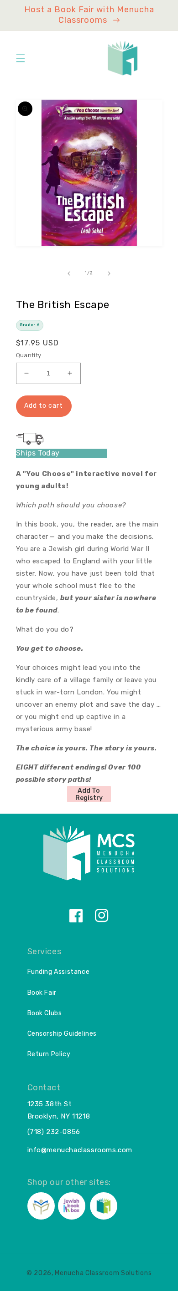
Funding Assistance (58, 972)
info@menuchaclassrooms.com (80, 1150)
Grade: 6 (30, 325)
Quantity (29, 355)
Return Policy (49, 1054)
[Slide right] (109, 273)
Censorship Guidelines (62, 1034)
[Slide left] (69, 273)
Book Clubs (44, 1013)
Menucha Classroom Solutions (103, 1273)
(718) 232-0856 (53, 1132)
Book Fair (42, 993)
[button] (20, 58)
